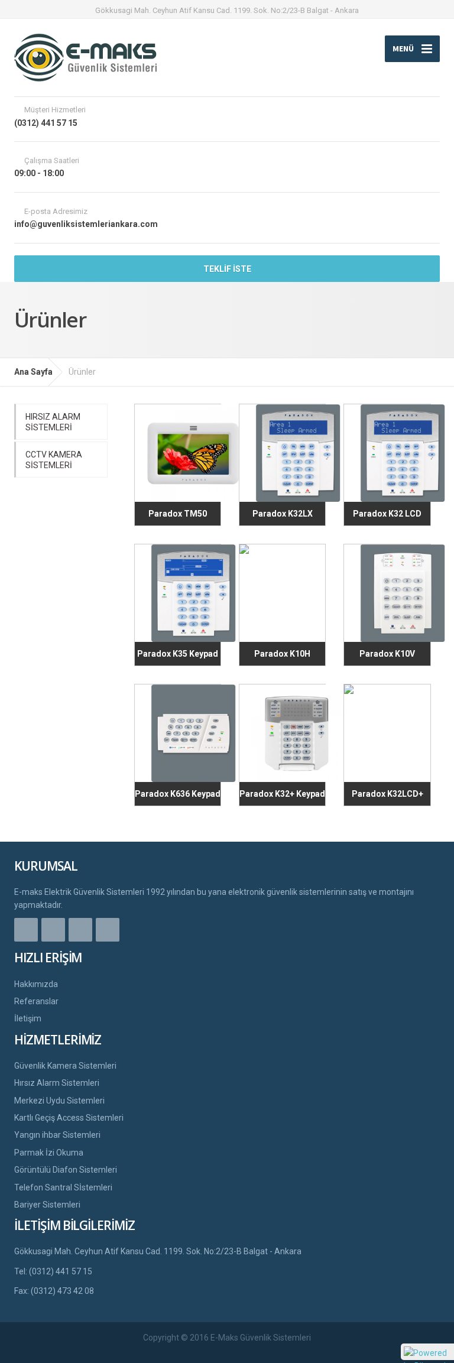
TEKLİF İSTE (227, 269)
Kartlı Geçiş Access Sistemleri (69, 1117)
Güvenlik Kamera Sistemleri (65, 1065)
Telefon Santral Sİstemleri (63, 1187)
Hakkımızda (36, 984)
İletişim (27, 1018)
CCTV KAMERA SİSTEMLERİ (53, 460)
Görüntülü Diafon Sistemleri (65, 1169)
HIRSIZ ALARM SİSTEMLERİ (52, 422)
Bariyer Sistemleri (47, 1204)
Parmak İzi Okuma (48, 1152)
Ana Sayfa (33, 372)
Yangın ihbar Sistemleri (57, 1135)
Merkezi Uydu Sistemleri (59, 1100)
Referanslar (36, 1001)
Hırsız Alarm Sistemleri (56, 1083)
